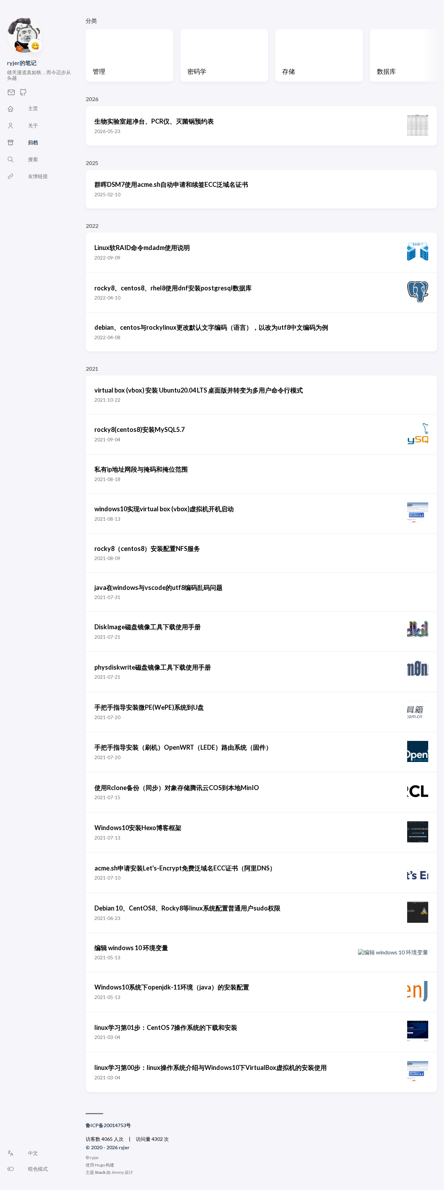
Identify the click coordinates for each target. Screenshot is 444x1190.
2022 (92, 225)
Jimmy (117, 1172)
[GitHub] (23, 94)
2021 (92, 368)
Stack (100, 1172)
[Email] (11, 94)
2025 (92, 162)
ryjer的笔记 (22, 62)
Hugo (100, 1165)
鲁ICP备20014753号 (108, 1125)
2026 (92, 99)
